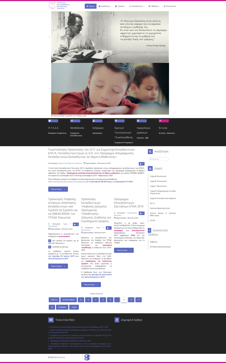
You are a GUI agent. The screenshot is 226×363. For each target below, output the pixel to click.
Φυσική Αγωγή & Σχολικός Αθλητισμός (163, 214)
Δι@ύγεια (153, 242)
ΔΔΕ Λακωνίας (59, 357)
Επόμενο (62, 307)
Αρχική (92, 6)
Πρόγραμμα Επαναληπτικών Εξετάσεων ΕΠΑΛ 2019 (128, 203)
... (117, 300)
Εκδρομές (98, 128)
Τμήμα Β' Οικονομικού (158, 181)
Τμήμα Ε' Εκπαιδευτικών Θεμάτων (70, 163)
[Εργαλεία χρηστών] (142, 164)
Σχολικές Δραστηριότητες (160, 208)
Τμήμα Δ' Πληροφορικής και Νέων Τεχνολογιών (163, 192)
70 (88, 300)
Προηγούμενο (69, 300)
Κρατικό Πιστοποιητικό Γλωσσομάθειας (124, 133)
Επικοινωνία (171, 6)
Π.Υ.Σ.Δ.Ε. (53, 128)
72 (103, 300)
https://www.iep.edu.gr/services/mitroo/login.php (66, 182)
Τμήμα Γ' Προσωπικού (158, 186)
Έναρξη (54, 300)
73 (110, 300)
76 (131, 300)
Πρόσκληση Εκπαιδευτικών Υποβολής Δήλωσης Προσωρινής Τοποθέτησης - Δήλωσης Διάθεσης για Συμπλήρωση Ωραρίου (96, 210)
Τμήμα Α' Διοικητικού (158, 176)
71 (96, 300)
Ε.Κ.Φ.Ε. (153, 220)
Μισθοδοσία (77, 128)
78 (52, 307)
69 (81, 300)
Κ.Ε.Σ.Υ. (152, 203)
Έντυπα (163, 128)
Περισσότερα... (57, 189)
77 (138, 300)
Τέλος (74, 307)
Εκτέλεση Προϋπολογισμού (160, 247)
